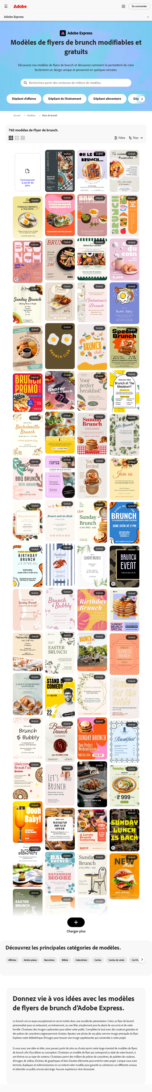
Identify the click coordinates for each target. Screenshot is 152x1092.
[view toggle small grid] (11, 138)
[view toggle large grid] (23, 138)
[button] (123, 6)
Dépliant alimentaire (107, 99)
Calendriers (81, 960)
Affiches (12, 960)
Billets (65, 960)
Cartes (98, 960)
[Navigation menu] (6, 6)
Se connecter (139, 6)
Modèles (31, 115)
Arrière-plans (30, 960)
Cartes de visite (116, 960)
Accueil (16, 115)
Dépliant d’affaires (24, 99)
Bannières (49, 960)
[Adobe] (20, 6)
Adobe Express (14, 17)
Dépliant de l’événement (64, 99)
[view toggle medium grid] (17, 138)
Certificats (137, 960)
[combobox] (76, 83)
